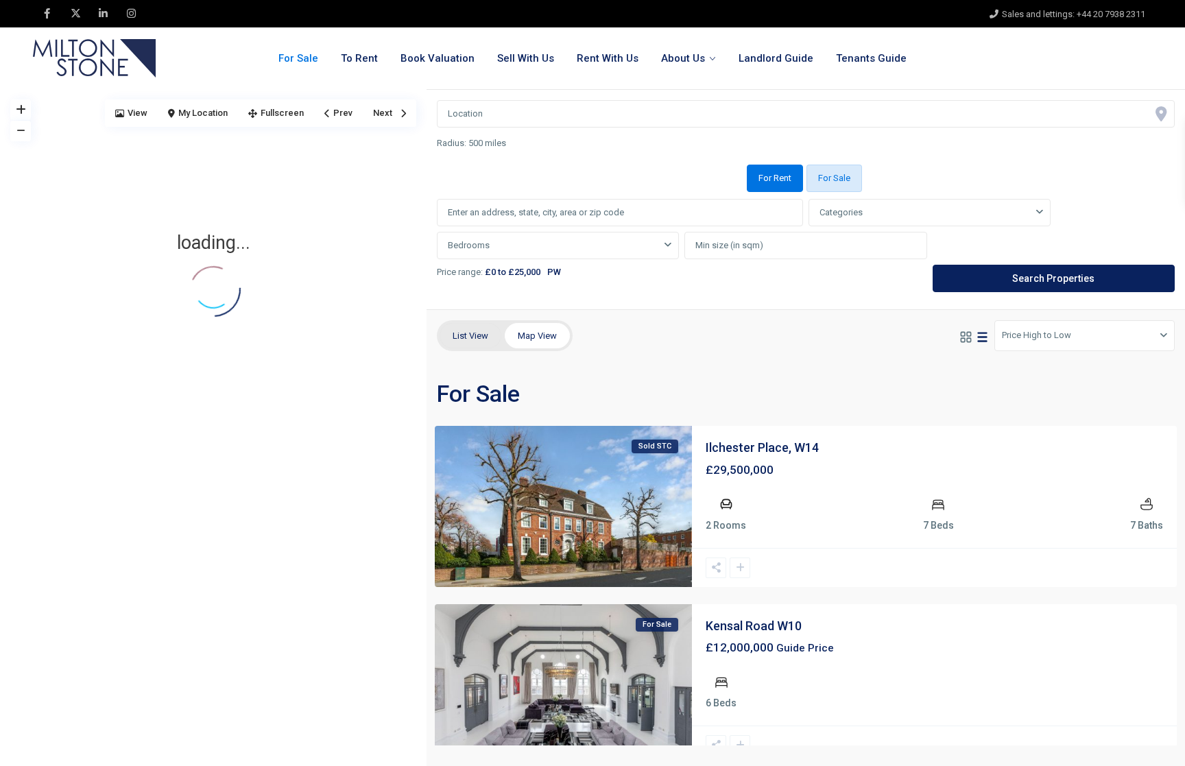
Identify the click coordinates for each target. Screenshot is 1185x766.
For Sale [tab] (834, 178)
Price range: (460, 272)
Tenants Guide (871, 58)
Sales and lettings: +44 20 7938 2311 (1073, 14)
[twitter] (75, 13)
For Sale (298, 58)
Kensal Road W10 (754, 626)
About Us (683, 58)
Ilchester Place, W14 (762, 447)
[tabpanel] (806, 246)
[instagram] (131, 13)
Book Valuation (437, 58)
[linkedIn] (103, 13)
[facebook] (47, 13)
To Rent (359, 58)
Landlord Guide (776, 58)
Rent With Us (607, 58)
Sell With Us (525, 58)
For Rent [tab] (774, 178)
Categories (841, 212)
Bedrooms (469, 245)
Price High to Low (1036, 335)
